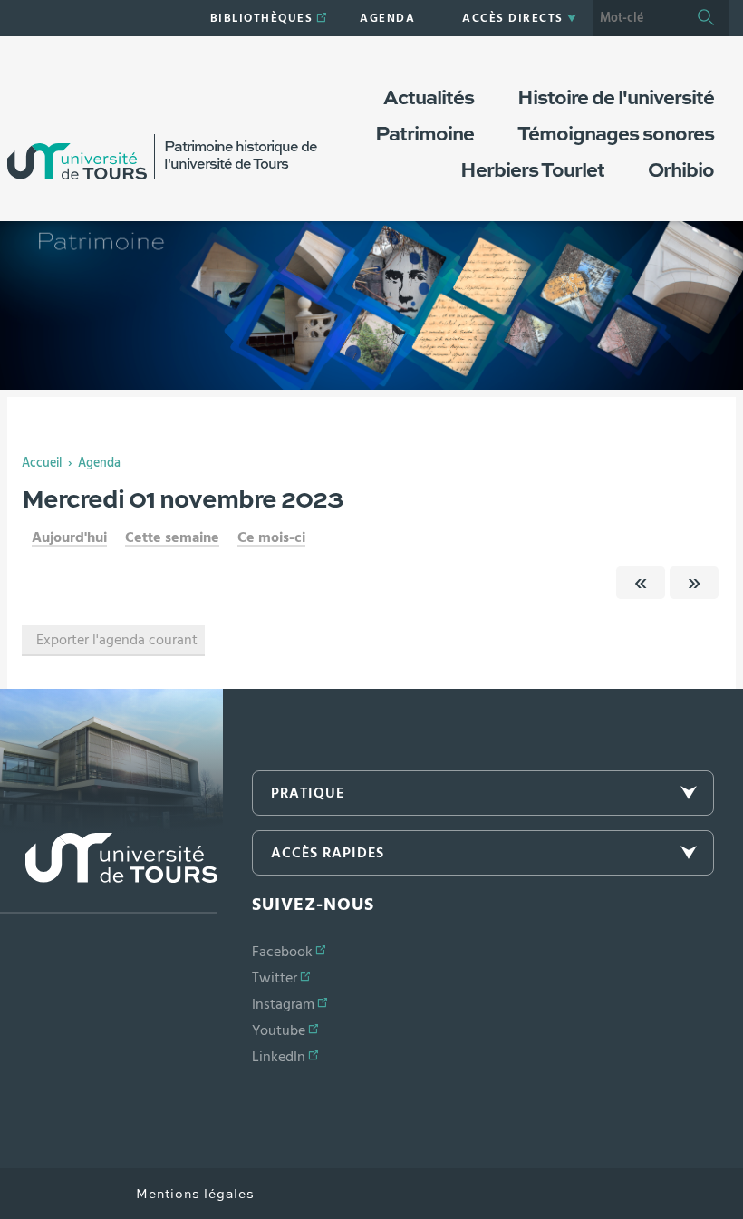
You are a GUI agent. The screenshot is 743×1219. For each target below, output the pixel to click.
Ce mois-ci (271, 537)
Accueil (42, 463)
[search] (638, 18)
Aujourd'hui (69, 537)
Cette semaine (172, 537)
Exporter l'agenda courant (117, 640)
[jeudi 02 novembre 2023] (694, 582)
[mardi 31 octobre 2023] (640, 582)
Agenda (99, 463)
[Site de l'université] (108, 873)
